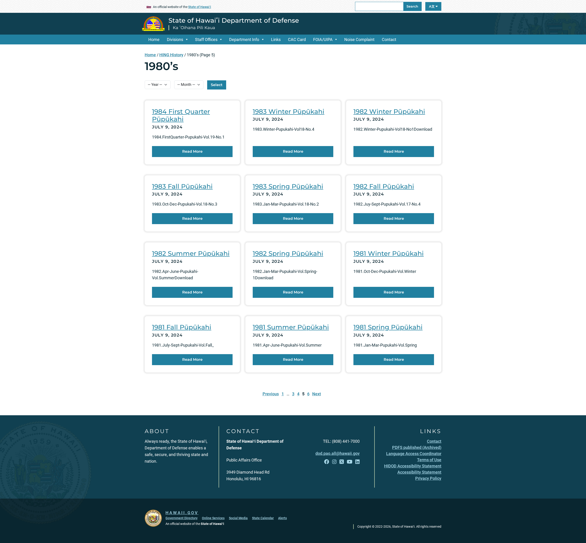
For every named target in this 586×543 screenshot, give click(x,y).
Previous (271, 393)
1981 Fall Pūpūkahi (181, 327)
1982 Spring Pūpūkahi (288, 253)
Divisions (175, 39)
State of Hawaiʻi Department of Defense (233, 20)
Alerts (282, 518)
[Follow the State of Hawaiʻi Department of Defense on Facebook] (326, 462)
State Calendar (263, 518)
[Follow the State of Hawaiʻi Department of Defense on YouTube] (349, 462)
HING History (171, 54)
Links (276, 39)
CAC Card (297, 39)
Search (412, 6)
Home (154, 39)
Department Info (244, 39)
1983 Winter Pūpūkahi (288, 111)
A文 (432, 6)
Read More (192, 151)
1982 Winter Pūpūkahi (389, 111)
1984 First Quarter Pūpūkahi (181, 115)
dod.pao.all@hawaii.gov (337, 453)
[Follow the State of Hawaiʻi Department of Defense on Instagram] (334, 462)
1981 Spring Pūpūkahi (388, 327)
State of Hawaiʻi (199, 7)
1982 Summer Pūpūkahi (191, 253)
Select (216, 85)
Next (316, 393)
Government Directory (181, 518)
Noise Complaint (359, 39)
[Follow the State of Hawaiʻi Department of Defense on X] (341, 462)
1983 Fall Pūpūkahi (182, 186)
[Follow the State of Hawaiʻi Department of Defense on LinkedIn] (357, 462)
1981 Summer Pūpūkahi (291, 327)
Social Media (238, 518)
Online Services (213, 518)
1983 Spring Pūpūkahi (288, 186)
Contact (389, 39)
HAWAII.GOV (181, 512)
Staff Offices (206, 39)
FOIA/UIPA (323, 39)
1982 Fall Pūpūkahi (383, 186)
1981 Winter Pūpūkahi (388, 253)
